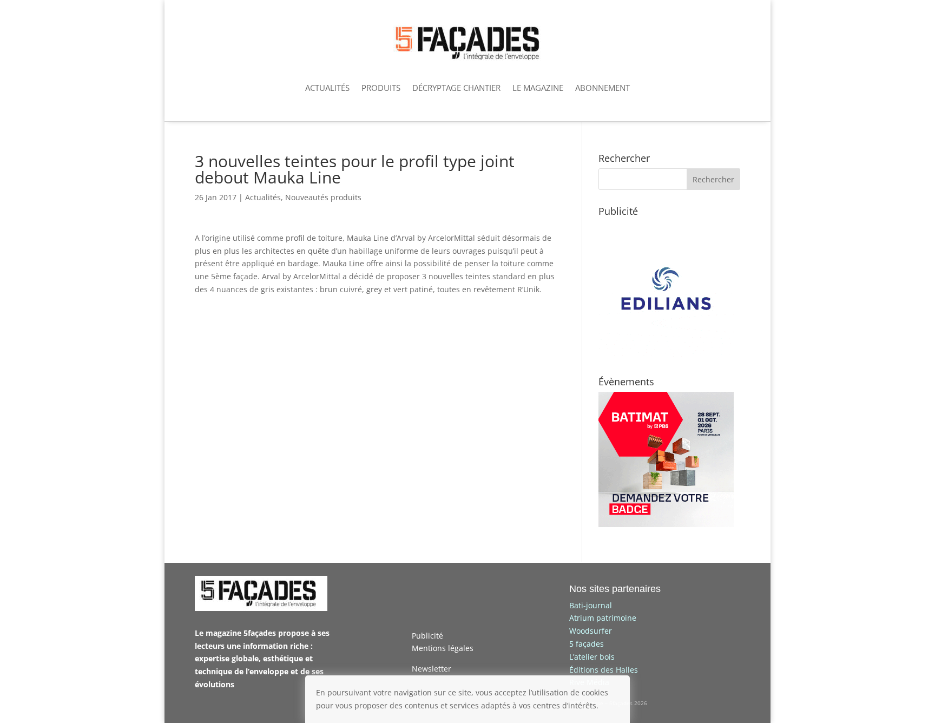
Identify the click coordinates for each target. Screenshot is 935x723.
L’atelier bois (592, 657)
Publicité (427, 635)
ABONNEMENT (602, 87)
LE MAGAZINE (537, 87)
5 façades (586, 644)
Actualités (263, 197)
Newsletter (431, 668)
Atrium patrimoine (602, 618)
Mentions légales (442, 648)
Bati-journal (590, 605)
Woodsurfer (590, 631)
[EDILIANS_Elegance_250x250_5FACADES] (666, 354)
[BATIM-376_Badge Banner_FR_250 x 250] (666, 524)
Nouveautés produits (323, 197)
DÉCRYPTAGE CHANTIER (456, 87)
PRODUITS (380, 87)
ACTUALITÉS (327, 87)
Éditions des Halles (603, 670)
